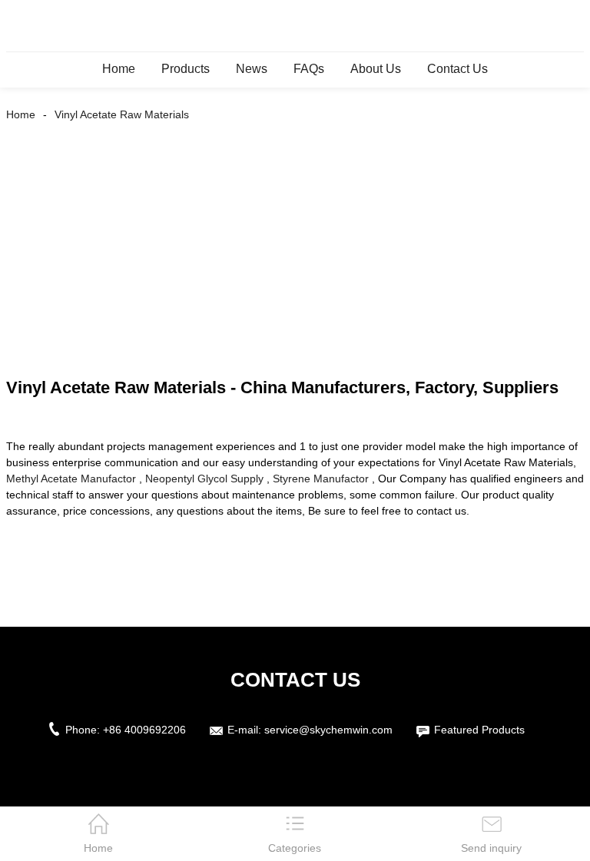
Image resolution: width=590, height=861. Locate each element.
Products (185, 68)
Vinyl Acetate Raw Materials (122, 114)
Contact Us (457, 68)
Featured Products (479, 730)
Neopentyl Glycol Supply (204, 478)
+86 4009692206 (144, 730)
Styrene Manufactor (321, 478)
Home (118, 68)
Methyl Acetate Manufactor (71, 478)
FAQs (308, 68)
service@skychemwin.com (328, 730)
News (251, 68)
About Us (375, 68)
